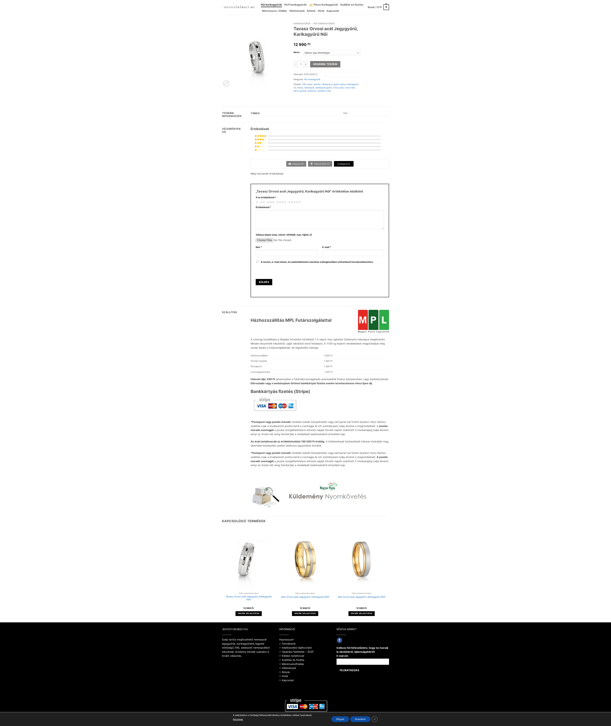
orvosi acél (338, 87)
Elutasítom (360, 719)
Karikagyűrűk (302, 23)
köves (300, 87)
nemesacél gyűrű (324, 87)
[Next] (388, 574)
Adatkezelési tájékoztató (297, 647)
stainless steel (324, 91)
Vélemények (297, 10)
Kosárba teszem (325, 64)
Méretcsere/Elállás (293, 664)
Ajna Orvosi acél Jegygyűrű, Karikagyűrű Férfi (305, 596)
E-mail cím (342, 655)
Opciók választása (249, 613)
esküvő (317, 84)
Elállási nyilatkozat (293, 655)
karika (343, 84)
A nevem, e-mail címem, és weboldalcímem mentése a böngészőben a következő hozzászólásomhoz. (317, 262)
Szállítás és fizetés (351, 4)
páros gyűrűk (300, 91)
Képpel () (298, 163)
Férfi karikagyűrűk (295, 4)
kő (295, 87)
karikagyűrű (352, 84)
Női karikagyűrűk (271, 4)
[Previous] (222, 574)
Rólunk (311, 10)
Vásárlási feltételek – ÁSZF (298, 651)
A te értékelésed (266, 197)
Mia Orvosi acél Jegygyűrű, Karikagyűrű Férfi (361, 596)
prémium (312, 91)
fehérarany (327, 84)
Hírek (321, 10)
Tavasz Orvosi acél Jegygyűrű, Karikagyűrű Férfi (249, 598)
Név (259, 247)
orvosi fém (350, 87)
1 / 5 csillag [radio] (256, 202)
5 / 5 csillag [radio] (294, 202)
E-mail (326, 247)
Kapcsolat (333, 10)
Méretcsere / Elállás (274, 10)
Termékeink (289, 643)
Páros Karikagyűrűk (326, 4)
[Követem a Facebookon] (339, 640)
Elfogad (340, 719)
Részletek (238, 719)
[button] (378, 7)
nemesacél (309, 87)
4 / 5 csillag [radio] (280, 202)
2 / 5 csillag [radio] (262, 202)
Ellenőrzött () (322, 163)
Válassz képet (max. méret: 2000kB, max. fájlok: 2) (284, 234)
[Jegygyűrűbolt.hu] (239, 7)
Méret (297, 52)
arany (309, 84)
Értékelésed (263, 207)
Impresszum (286, 639)
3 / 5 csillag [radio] (270, 202)
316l (304, 84)
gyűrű (336, 84)
